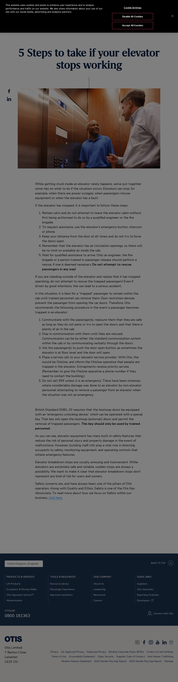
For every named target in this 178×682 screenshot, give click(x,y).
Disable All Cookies (132, 16)
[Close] (172, 16)
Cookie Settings (132, 7)
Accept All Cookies (132, 25)
